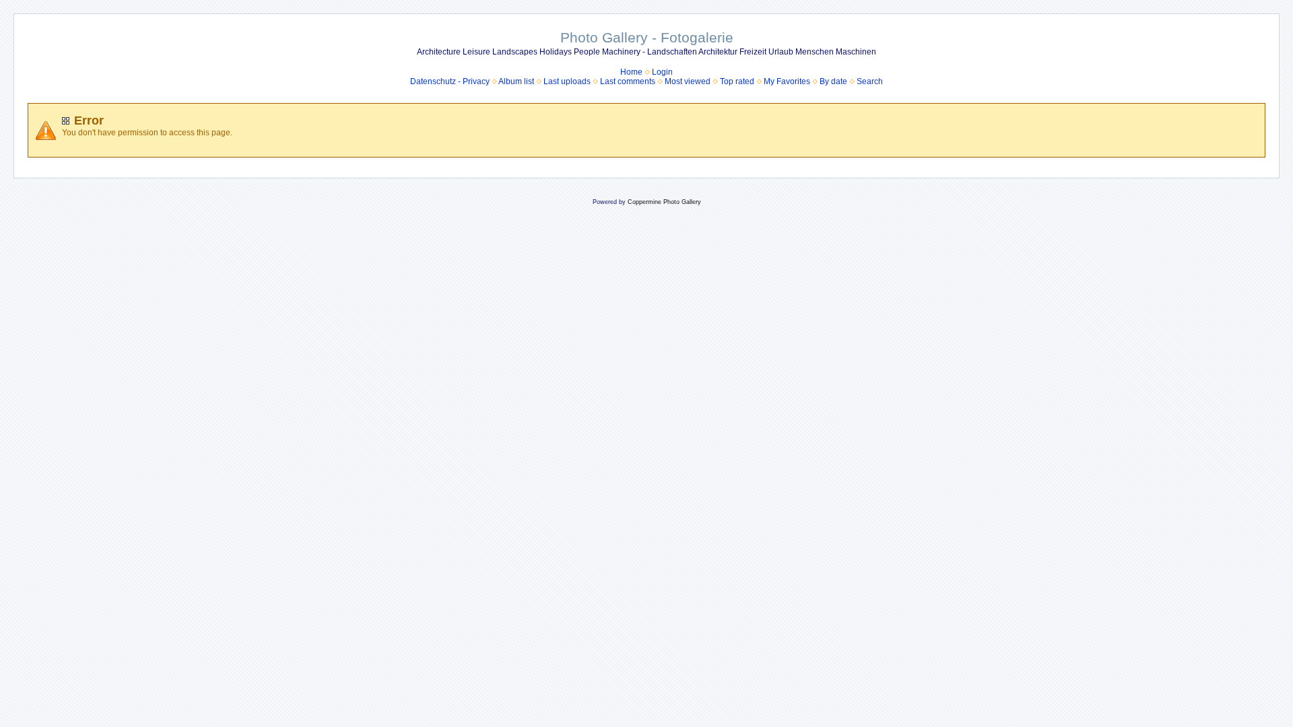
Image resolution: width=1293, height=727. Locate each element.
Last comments (627, 81)
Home (631, 72)
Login (662, 72)
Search (870, 81)
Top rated (737, 81)
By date (833, 81)
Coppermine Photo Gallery (664, 202)
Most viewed (687, 81)
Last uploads (567, 81)
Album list (516, 81)
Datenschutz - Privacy (450, 81)
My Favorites (787, 81)
